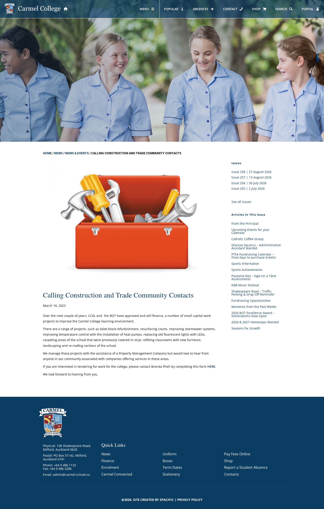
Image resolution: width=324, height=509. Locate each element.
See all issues (241, 202)
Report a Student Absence (246, 467)
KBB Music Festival (245, 285)
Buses (168, 460)
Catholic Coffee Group (247, 239)
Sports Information (245, 263)
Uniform (170, 454)
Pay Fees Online (237, 454)
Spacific (167, 500)
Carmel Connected (116, 474)
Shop (228, 460)
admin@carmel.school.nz (71, 474)
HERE (211, 366)
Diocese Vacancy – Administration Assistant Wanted (256, 246)
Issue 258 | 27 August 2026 (251, 172)
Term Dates (172, 467)
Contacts (231, 474)
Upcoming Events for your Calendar (250, 231)
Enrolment (110, 467)
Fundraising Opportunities (251, 300)
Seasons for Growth (245, 328)
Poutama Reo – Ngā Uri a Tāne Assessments (253, 277)
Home (47, 153)
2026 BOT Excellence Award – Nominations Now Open (253, 314)
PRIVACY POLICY (190, 500)
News (58, 153)
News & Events (77, 153)
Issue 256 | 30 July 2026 (248, 183)
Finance (107, 460)
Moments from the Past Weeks (253, 307)
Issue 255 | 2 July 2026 (248, 188)
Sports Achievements (247, 270)
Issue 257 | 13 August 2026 (251, 177)
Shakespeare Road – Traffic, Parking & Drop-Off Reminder (253, 292)
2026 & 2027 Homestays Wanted (255, 322)
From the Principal (245, 223)
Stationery (171, 474)
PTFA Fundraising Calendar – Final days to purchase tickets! (253, 255)
